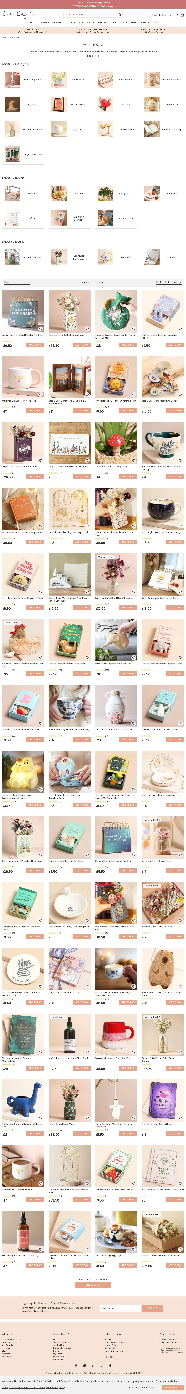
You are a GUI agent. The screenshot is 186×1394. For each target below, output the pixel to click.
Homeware (103, 22)
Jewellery (43, 22)
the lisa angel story (11, 1339)
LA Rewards (58, 1356)
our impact (7, 1356)
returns (56, 1351)
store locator (8, 1342)
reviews (6, 1348)
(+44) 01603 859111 (168, 1342)
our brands (7, 1345)
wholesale (58, 1359)
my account (58, 1353)
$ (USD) (109, 1357)
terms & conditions (114, 1351)
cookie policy (111, 1348)
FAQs (55, 1339)
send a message (168, 1339)
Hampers (145, 22)
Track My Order (159, 15)
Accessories (86, 22)
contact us (58, 1345)
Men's (134, 22)
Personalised (59, 22)
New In (31, 22)
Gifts (73, 22)
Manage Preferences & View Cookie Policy (23, 1387)
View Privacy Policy (55, 1387)
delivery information (62, 1348)
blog (4, 1351)
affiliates (109, 1339)
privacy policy (111, 1345)
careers (6, 1353)
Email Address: (109, 1308)
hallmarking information (116, 1342)
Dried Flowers (120, 22)
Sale (155, 22)
